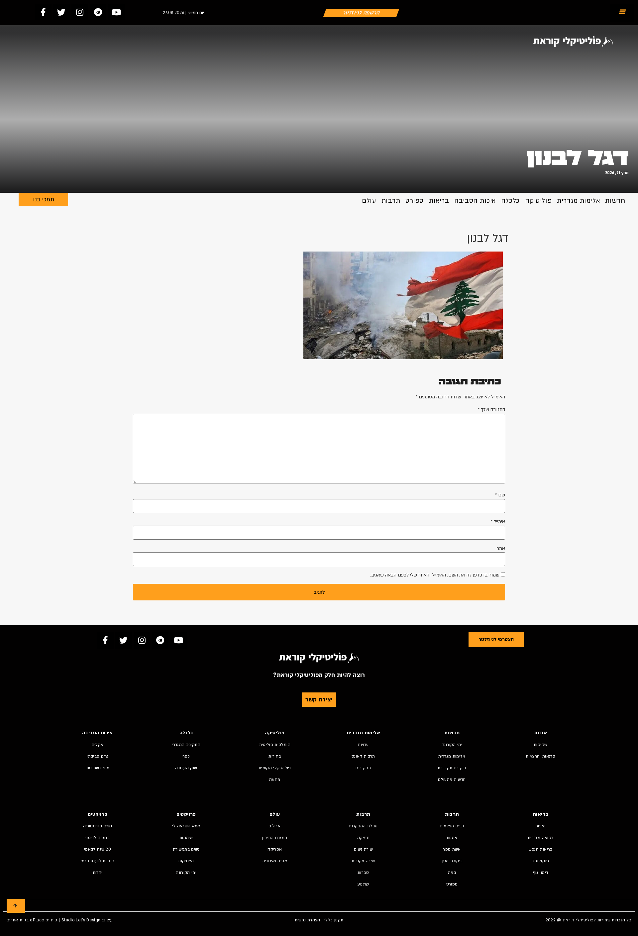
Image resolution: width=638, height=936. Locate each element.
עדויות (363, 744)
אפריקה (274, 849)
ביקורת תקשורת (452, 768)
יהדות (98, 872)
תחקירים (363, 768)
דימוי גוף (540, 872)
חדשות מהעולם (452, 779)
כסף (186, 756)
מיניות (540, 826)
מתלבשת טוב (97, 768)
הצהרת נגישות (307, 920)
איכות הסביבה (475, 200)
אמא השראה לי (186, 826)
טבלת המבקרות (363, 826)
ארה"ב (274, 826)
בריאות (439, 200)
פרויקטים (186, 814)
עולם (369, 200)
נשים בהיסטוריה (97, 826)
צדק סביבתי (97, 756)
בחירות (274, 756)
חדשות (615, 200)
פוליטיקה (538, 200)
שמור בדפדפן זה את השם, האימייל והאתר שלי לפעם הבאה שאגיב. (434, 575)
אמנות (452, 837)
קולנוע (363, 884)
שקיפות (540, 744)
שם (500, 495)
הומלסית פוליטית (274, 744)
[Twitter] (61, 12)
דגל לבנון (577, 158)
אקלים (98, 744)
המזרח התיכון (274, 837)
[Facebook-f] (43, 12)
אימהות (186, 837)
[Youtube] (116, 12)
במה (452, 872)
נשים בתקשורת (186, 849)
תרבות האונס (363, 756)
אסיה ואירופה (275, 861)
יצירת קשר (319, 699)
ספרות (363, 872)
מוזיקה (363, 837)
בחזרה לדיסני (97, 837)
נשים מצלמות (452, 826)
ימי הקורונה (452, 744)
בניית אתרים (18, 920)
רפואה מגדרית (540, 837)
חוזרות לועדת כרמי (98, 861)
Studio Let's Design (81, 920)
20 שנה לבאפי (97, 849)
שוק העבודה (186, 768)
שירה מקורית (363, 861)
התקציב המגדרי (186, 744)
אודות (540, 733)
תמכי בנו (43, 199)
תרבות (390, 200)
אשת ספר (452, 849)
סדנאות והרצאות (540, 756)
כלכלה (510, 200)
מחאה (274, 779)
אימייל (498, 521)
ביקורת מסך (452, 861)
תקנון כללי (334, 920)
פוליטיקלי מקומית (275, 768)
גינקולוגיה (540, 861)
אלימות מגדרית (578, 200)
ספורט (414, 200)
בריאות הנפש (541, 849)
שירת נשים (363, 849)
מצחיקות (186, 861)
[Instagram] (79, 12)
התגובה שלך (491, 409)
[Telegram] (98, 12)
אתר (501, 548)
